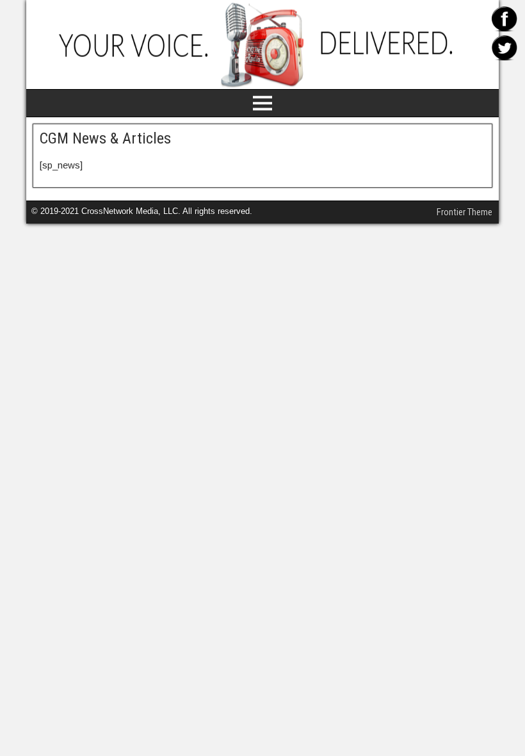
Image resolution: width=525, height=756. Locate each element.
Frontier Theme (464, 212)
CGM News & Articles (105, 138)
